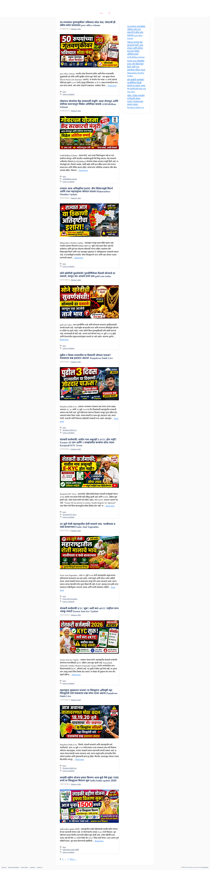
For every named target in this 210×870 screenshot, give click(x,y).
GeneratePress (204, 867)
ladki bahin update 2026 (71, 850)
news (101, 13)
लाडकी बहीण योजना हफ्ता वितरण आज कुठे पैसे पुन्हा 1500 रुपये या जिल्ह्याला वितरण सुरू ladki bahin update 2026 (89, 779)
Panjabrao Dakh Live (70, 430)
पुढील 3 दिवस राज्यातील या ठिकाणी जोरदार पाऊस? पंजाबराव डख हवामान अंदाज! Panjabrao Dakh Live (86, 357)
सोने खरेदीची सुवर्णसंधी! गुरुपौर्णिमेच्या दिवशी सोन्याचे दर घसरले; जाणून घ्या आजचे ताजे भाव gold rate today (87, 275)
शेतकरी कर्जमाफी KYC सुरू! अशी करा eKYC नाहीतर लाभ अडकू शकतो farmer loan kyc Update (89, 610)
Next (73, 859)
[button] (109, 13)
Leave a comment (68, 94)
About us (175, 1)
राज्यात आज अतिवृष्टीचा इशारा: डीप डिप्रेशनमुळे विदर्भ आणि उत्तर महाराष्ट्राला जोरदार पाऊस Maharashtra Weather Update (86, 191)
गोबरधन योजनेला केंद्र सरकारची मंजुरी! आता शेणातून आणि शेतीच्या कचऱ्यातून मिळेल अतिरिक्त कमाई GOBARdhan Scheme (89, 104)
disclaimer (200, 1)
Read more (112, 85)
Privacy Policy (193, 1)
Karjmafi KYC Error (69, 515)
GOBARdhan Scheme (70, 179)
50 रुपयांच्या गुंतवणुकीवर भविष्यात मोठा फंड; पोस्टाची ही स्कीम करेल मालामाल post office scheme (87, 24)
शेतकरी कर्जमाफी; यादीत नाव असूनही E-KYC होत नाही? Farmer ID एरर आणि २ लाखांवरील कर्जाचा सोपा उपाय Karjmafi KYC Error (88, 442)
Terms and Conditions (183, 1)
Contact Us (206, 1)
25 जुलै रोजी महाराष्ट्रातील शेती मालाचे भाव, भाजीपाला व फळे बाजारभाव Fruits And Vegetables (87, 526)
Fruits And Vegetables (70, 599)
